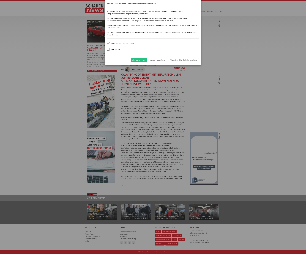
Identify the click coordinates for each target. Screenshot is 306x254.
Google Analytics (116, 49)
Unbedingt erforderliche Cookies (122, 43)
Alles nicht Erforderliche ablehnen (183, 60)
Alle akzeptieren (138, 60)
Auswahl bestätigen (157, 60)
